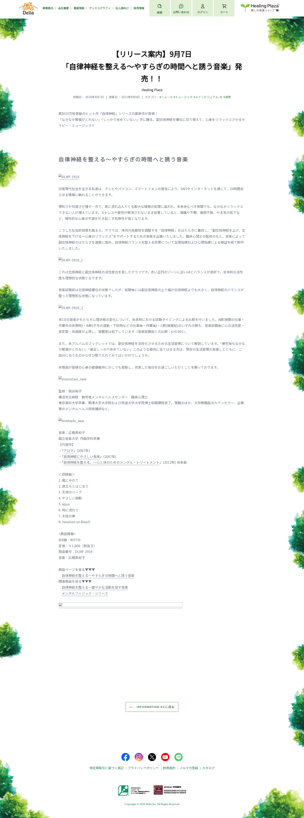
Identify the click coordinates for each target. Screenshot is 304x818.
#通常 (227, 97)
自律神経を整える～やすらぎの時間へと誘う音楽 (98, 575)
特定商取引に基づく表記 (107, 768)
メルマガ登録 (189, 768)
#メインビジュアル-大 (208, 97)
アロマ (68, 450)
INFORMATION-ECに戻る (155, 706)
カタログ (208, 768)
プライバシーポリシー (143, 768)
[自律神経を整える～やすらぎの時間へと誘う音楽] (69, 177)
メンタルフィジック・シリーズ (85, 593)
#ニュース (165, 97)
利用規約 (169, 768)
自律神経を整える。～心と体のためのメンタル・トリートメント (111, 462)
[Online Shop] (260, 8)
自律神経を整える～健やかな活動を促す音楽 (95, 587)
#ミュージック (183, 97)
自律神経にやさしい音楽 (81, 456)
